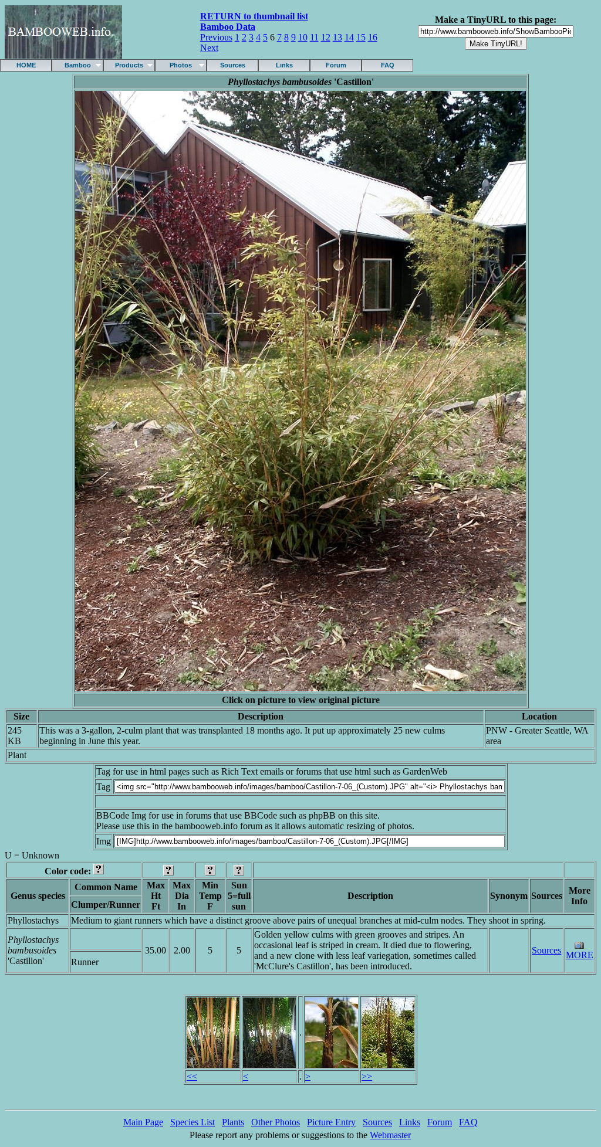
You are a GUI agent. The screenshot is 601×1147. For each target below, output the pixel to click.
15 (361, 37)
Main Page (143, 1122)
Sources (232, 65)
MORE (579, 955)
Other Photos (275, 1122)
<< (192, 1076)
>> (367, 1076)
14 (349, 37)
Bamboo (78, 65)
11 (314, 37)
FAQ (387, 65)
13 (337, 37)
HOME (26, 65)
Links (284, 65)
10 (303, 37)
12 (325, 37)
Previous (216, 37)
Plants (233, 1122)
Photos (181, 65)
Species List (192, 1122)
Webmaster (390, 1135)
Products (129, 65)
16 (372, 37)
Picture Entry (331, 1122)
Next (209, 48)
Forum (336, 65)
